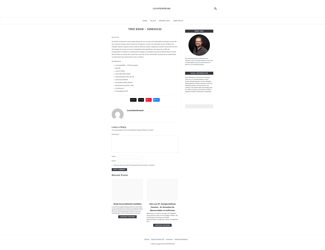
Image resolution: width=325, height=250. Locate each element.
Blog (152, 21)
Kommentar (116, 134)
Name (114, 156)
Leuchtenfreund (135, 110)
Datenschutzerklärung (181, 239)
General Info (164, 21)
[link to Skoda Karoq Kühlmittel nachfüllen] (127, 190)
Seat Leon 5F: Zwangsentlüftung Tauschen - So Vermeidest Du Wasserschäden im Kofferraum (162, 207)
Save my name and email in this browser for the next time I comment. (134, 165)
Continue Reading (127, 217)
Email (114, 161)
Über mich (177, 21)
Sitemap (146, 239)
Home (145, 21)
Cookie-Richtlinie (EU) (157, 239)
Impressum (169, 239)
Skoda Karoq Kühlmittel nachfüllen (127, 204)
